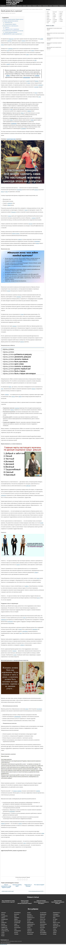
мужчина (10, 48)
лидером (40, 85)
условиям (23, 128)
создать (37, 75)
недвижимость (31, 924)
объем (9, 205)
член (20, 633)
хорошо (34, 218)
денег (24, 617)
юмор (54, 934)
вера (20, 629)
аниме (28, 912)
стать (39, 96)
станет (14, 654)
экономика (30, 934)
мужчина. (9, 40)
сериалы (29, 929)
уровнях (14, 650)
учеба (2, 932)
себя (35, 60)
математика (30, 922)
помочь (12, 409)
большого (13, 212)
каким (41, 38)
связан (17, 233)
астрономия (43, 912)
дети (15, 916)
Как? (54, 13)
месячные (42, 922)
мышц (9, 216)
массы (2, 191)
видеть (20, 823)
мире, (10, 386)
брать (22, 113)
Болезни (8, 5)
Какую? (54, 16)
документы (30, 916)
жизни (37, 243)
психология (17, 927)
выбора (38, 790)
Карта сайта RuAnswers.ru (5, 942)
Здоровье (29, 5)
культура (42, 921)
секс (15, 929)
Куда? (61, 18)
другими (36, 86)
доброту (22, 645)
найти (20, 396)
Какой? (6, 13)
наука (15, 924)
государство (4, 916)
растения (42, 927)
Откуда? (61, 19)
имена (16, 919)
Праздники (61, 5)
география (55, 914)
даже (27, 54)
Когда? (48, 18)
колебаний (12, 811)
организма (19, 189)
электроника (43, 934)
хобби (3, 934)
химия (54, 932)
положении (10, 621)
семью (32, 50)
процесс (15, 790)
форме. (37, 81)
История (40, 5)
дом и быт (42, 916)
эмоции (7, 394)
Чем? (48, 22)
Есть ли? (61, 11)
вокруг (26, 708)
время (41, 522)
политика (16, 925)
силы (6, 191)
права (32, 120)
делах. (11, 120)
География (13, 5)
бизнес (3, 914)
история (55, 919)
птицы (29, 927)
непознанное (43, 924)
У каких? (61, 21)
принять (3, 823)
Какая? (61, 13)
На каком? (55, 19)
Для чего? (55, 11)
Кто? (54, 18)
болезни (29, 914)
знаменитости (30, 917)
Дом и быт (19, 5)
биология (48, 40)
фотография (43, 932)
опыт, (24, 843)
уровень (36, 189)
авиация (3, 912)
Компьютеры (45, 5)
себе (11, 109)
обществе (11, 38)
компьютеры (17, 921)
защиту (18, 564)
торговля (29, 930)
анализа (19, 790)
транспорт (42, 930)
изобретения (4, 919)
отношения (26, 77)
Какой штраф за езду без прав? (7, 891)
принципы (34, 629)
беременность (56, 912)
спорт (54, 929)
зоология (48, 49)
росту (38, 597)
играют (8, 290)
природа (48, 35)
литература (17, 922)
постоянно (39, 708)
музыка (3, 924)
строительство (5, 930)
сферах (29, 111)
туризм (55, 930)
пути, (2, 388)
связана (14, 326)
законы (48, 30)
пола (26, 210)
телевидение (17, 930)
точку (38, 578)
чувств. (13, 396)
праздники (30, 925)
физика (48, 45)
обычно (14, 233)
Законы (24, 5)
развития (10, 203)
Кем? (61, 16)
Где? (48, 11)
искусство (42, 919)
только (22, 314)
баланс (33, 388)
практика (17, 408)
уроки (42, 833)
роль (36, 92)
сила (8, 50)
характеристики (11, 139)
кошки (28, 921)
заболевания (56, 916)
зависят (20, 239)
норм (28, 83)
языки (2, 935)
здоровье (18, 296)
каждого (22, 341)
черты (2, 44)
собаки (42, 929)
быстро (30, 223)
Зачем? (48, 13)
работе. (27, 586)
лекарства (3, 922)
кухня (54, 921)
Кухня (51, 5)
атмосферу (25, 631)
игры (54, 917)
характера (3, 495)
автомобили (17, 912)
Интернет (35, 5)
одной (27, 81)
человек (23, 40)
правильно (3, 619)
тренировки (37, 241)
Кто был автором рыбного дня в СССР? (36, 891)
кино (2, 921)
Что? (54, 22)
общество (13, 13)
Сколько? (55, 21)
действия (28, 485)
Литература (55, 5)
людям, (8, 75)
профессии (4, 927)
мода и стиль (56, 922)
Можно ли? (49, 19)
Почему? (48, 21)
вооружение (43, 914)
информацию (17, 716)
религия (55, 927)
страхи (36, 572)
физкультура (30, 932)
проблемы (14, 123)
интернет (29, 919)
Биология (3, 5)
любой (8, 64)
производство (56, 925)
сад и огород (4, 929)
